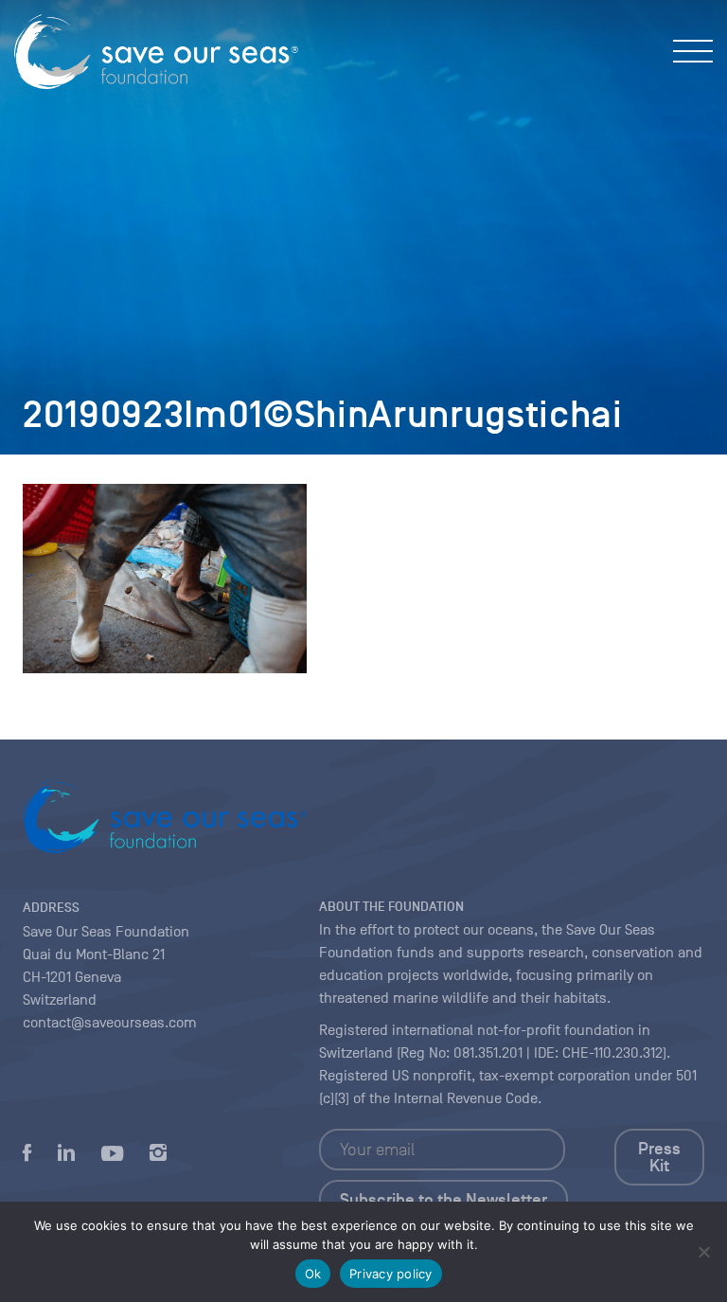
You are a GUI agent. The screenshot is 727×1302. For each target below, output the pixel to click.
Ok (313, 1273)
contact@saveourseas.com (110, 1022)
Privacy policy (391, 1273)
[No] (703, 1251)
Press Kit (659, 1157)
